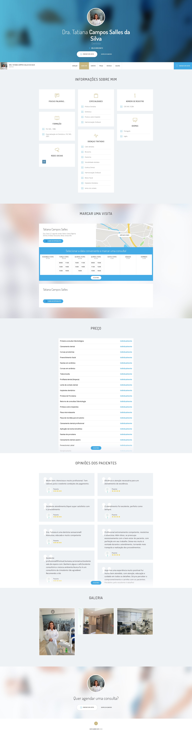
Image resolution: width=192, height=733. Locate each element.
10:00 (77, 263)
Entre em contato (106, 54)
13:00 (61, 267)
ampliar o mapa (124, 235)
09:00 (61, 263)
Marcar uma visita (184, 66)
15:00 (61, 271)
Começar (74, 66)
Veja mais (96, 448)
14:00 (67, 267)
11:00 (67, 263)
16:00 (67, 271)
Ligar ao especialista (54, 241)
